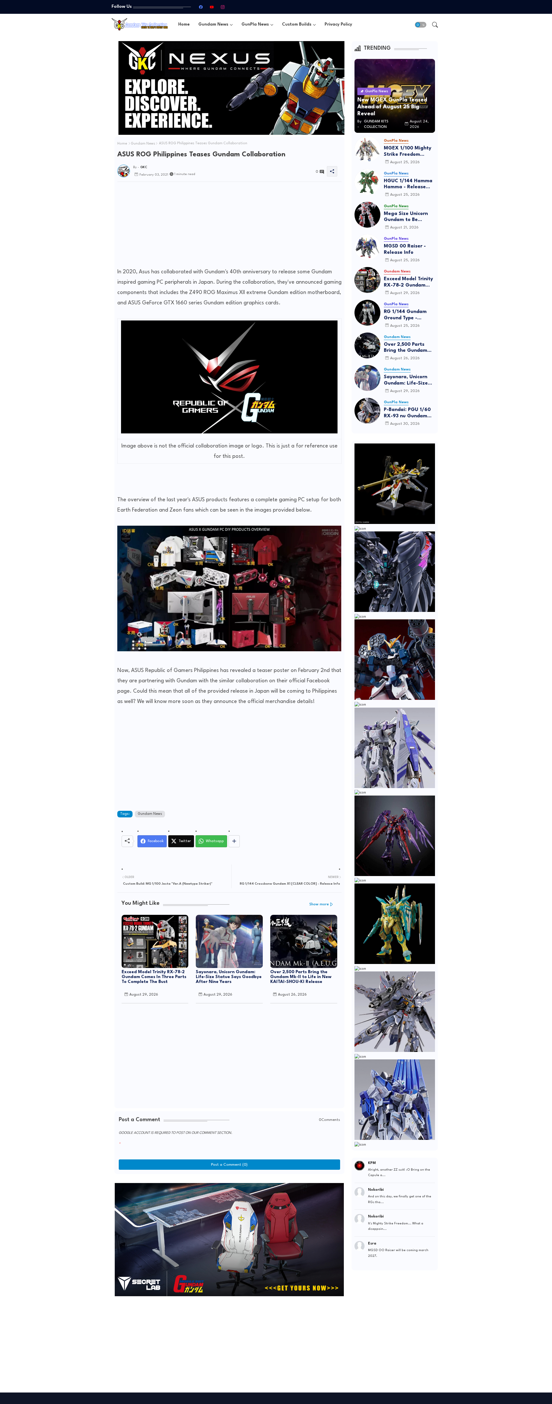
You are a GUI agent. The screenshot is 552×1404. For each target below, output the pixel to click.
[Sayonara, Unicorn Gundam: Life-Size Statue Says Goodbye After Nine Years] (367, 378)
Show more (319, 904)
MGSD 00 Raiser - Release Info (405, 249)
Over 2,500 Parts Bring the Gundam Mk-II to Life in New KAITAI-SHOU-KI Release (300, 977)
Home (184, 24)
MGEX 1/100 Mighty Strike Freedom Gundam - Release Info (407, 152)
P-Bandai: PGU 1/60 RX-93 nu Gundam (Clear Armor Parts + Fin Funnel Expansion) (408, 413)
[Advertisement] (229, 226)
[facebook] (201, 7)
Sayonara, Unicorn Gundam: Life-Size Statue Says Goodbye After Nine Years (229, 977)
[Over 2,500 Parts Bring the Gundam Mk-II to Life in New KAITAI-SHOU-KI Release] (367, 345)
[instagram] (222, 7)
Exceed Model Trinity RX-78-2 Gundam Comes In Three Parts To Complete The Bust (154, 977)
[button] (420, 25)
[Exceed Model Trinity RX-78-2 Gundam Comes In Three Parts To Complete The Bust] (367, 280)
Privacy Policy (338, 24)
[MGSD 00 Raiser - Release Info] (367, 247)
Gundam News (213, 24)
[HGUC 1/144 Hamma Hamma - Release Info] (367, 182)
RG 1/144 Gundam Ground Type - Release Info (405, 315)
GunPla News (255, 24)
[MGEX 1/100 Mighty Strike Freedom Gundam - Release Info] (367, 149)
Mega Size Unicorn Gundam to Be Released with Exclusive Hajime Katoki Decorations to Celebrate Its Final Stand (409, 217)
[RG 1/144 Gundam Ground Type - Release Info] (367, 313)
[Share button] (234, 841)
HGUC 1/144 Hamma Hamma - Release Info (408, 184)
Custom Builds (296, 24)
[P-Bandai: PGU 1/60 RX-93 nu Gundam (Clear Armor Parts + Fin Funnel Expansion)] (367, 411)
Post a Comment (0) (229, 1165)
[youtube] (212, 7)
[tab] (184, 24)
